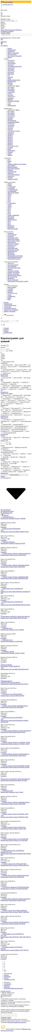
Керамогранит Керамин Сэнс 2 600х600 (12, 629)
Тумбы (9, 204)
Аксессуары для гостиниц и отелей (18, 281)
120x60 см (10, 134)
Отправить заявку (6, 1017)
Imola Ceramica (12, 287)
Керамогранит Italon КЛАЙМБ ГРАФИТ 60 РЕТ (15, 531)
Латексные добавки (13, 243)
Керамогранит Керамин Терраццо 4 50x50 (13, 543)
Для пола (10, 128)
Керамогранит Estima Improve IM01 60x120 (13, 900)
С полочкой (11, 188)
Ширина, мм (4, 440)
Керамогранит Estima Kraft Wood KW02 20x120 (14, 684)
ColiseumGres (11, 296)
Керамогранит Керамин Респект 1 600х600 (13, 518)
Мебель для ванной (13, 53)
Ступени (10, 84)
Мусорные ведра (12, 277)
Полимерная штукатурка (15, 257)
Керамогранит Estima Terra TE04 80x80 (12, 707)
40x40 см (10, 140)
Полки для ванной (13, 280)
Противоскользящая (13, 101)
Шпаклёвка (11, 252)
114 (5, 970)
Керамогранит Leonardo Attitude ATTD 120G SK (15, 950)
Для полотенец (12, 266)
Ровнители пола (12, 251)
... (4, 969)
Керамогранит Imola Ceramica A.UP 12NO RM (14, 840)
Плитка (10, 48)
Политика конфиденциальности (13, 988)
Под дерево (11, 87)
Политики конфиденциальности (16, 1022)
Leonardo (10, 290)
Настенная (11, 74)
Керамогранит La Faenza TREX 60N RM (12, 695)
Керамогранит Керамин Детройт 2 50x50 (12, 653)
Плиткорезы (11, 246)
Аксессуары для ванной (14, 56)
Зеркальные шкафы (13, 192)
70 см (9, 200)
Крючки (10, 269)
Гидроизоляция (12, 234)
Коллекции (7, 976)
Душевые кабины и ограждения (17, 164)
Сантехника (11, 51)
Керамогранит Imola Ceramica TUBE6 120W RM (15, 865)
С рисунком (11, 92)
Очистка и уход (12, 245)
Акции (3, 30)
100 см (9, 194)
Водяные (10, 170)
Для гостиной (12, 63)
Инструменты (12, 242)
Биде (9, 159)
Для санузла (11, 68)
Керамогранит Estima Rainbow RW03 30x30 (13, 755)
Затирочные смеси (13, 237)
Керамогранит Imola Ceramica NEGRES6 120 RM (15, 767)
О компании (7, 984)
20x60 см (10, 135)
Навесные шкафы (13, 228)
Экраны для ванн (13, 179)
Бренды (7, 30)
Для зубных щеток (13, 264)
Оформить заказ (26, 1029)
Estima (9, 298)
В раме (10, 185)
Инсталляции (11, 165)
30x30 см (10, 137)
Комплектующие (12, 167)
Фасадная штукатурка (14, 258)
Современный (12, 105)
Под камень (11, 89)
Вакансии (19, 30)
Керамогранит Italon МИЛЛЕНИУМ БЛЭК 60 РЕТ (15, 605)
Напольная (11, 72)
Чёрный (10, 155)
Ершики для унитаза (13, 272)
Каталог (6, 975)
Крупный (10, 95)
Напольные (11, 216)
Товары (3, 476)
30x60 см (10, 138)
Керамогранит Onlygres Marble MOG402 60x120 (15, 669)
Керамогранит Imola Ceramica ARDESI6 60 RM (14, 578)
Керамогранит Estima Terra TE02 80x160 (12, 877)
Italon (9, 299)
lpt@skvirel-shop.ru (6, 995)
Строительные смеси (10, 305)
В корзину (4, 527)
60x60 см (10, 143)
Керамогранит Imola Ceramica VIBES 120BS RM (15, 912)
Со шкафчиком (12, 191)
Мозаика (10, 83)
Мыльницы (11, 278)
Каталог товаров (8, 2)
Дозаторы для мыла (13, 271)
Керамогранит (12, 50)
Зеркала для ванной (13, 274)
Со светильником (13, 189)
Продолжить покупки (7, 1030)
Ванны (10, 161)
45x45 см (10, 141)
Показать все (4, 374)
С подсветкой (11, 186)
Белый (9, 149)
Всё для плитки (12, 54)
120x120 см (11, 132)
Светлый (10, 152)
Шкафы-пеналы (12, 219)
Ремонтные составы (13, 249)
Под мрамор (11, 90)
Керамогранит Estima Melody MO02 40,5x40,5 (14, 618)
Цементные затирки (13, 239)
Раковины (10, 173)
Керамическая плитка (14, 80)
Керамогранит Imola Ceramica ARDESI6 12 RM (14, 817)
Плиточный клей (12, 248)
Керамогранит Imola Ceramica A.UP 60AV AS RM (15, 744)
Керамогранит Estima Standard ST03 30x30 (13, 923)
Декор (9, 78)
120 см (9, 195)
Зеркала (10, 183)
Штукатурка (11, 254)
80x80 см (10, 144)
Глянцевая (10, 98)
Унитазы (10, 177)
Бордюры (10, 77)
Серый (9, 153)
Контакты (13, 30)
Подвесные (11, 218)
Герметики (11, 233)
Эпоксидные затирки (14, 240)
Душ (9, 162)
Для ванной (11, 62)
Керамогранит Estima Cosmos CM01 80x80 (13, 804)
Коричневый (11, 150)
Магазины (7, 987)
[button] (2, 319)
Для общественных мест (15, 66)
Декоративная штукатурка (15, 255)
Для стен (10, 129)
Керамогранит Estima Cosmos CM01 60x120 (13, 555)
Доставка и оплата (9, 979)
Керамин (10, 292)
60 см (9, 198)
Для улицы (11, 69)
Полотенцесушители (14, 168)
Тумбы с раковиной (13, 215)
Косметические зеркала (14, 275)
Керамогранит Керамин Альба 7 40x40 (12, 792)
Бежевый (10, 147)
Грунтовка (11, 236)
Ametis (9, 295)
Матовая (10, 99)
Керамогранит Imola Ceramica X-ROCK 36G (13, 828)
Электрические (12, 171)
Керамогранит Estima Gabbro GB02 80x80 (13, 566)
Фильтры (5, 515)
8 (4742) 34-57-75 (8, 4)
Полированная (12, 120)
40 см (9, 222)
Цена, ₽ (3, 347)
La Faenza (10, 289)
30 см (9, 221)
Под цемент (11, 114)
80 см (9, 201)
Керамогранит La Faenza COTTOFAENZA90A (14, 888)
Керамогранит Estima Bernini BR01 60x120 (13, 732)
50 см (9, 197)
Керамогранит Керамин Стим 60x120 (11, 641)
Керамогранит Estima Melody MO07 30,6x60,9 (14, 780)
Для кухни (11, 65)
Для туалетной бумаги (14, 267)
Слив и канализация (13, 174)
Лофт (9, 104)
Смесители (11, 176)
